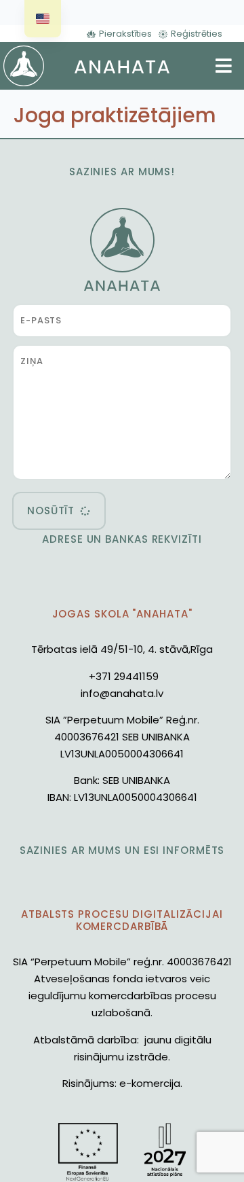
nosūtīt (51, 510)
